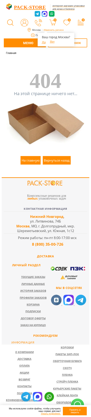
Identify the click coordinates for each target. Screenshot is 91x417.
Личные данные (33, 284)
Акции (24, 373)
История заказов (33, 291)
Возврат (24, 379)
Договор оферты (33, 318)
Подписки (33, 311)
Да (44, 42)
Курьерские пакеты (67, 388)
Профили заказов (33, 298)
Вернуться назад (57, 160)
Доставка (24, 359)
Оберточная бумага (67, 361)
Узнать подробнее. (51, 413)
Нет (52, 41)
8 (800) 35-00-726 (47, 244)
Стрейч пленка (67, 381)
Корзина (33, 304)
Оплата (24, 366)
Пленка (67, 375)
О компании (24, 352)
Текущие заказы (33, 277)
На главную (31, 160)
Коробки (67, 347)
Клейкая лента (67, 395)
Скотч (67, 368)
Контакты (24, 386)
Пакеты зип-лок (67, 354)
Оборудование (67, 402)
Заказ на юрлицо (33, 325)
